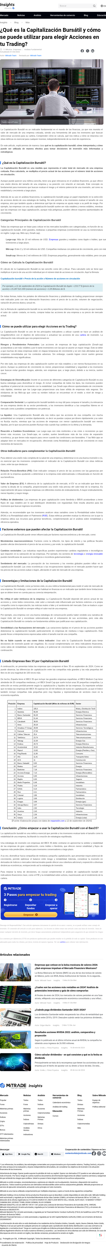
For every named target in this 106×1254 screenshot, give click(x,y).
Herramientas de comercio (62, 15)
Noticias (21, 15)
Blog (86, 15)
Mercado (4, 15)
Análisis (37, 15)
